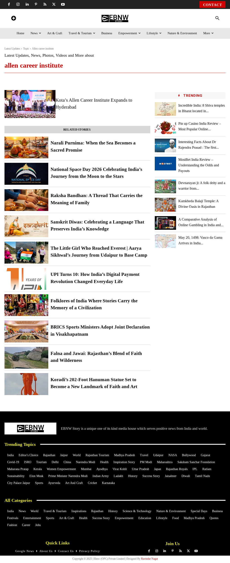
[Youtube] (62, 4)
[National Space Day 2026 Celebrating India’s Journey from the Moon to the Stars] (26, 174)
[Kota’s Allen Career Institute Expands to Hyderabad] (29, 104)
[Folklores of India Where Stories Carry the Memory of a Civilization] (26, 305)
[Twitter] (53, 4)
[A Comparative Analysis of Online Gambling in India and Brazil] (165, 223)
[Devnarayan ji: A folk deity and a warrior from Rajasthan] (165, 186)
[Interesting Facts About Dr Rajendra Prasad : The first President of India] (165, 145)
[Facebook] (8, 4)
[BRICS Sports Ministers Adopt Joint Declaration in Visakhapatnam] (26, 331)
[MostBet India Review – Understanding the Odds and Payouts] (165, 163)
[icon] (13, 19)
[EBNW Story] (115, 18)
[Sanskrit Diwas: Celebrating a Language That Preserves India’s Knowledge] (26, 226)
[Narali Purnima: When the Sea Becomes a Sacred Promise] (26, 147)
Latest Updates (12, 48)
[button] (217, 18)
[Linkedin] (26, 4)
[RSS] (44, 4)
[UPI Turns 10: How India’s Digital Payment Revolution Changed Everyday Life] (26, 279)
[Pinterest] (35, 4)
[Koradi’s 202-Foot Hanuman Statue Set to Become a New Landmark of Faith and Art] (26, 384)
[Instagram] (17, 4)
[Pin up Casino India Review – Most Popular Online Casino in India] (165, 127)
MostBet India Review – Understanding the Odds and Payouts (198, 165)
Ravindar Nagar (149, 558)
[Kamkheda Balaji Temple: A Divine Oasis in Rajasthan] (165, 204)
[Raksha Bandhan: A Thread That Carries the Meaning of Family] (26, 200)
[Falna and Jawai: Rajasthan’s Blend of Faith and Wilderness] (26, 358)
